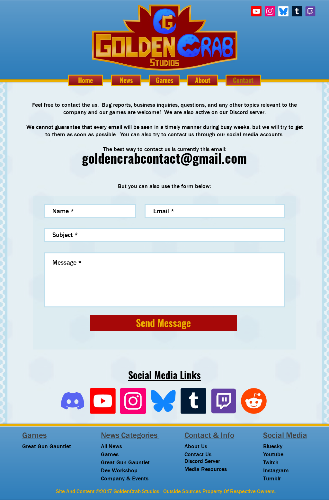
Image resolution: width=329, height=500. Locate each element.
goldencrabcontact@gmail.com (164, 158)
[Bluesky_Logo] (163, 401)
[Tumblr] (297, 11)
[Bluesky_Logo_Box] (283, 11)
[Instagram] (270, 11)
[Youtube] (256, 11)
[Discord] (72, 401)
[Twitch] (310, 11)
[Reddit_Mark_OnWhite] (254, 401)
